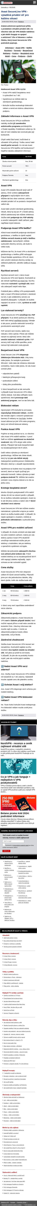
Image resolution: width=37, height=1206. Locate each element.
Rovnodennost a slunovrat (11, 1142)
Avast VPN (20, 48)
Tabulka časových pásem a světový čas (14, 1025)
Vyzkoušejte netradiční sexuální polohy (14, 1156)
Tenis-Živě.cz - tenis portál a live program (9, 904)
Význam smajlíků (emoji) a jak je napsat (14, 1037)
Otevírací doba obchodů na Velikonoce (14, 1097)
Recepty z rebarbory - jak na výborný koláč (15, 1076)
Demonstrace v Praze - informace (13, 977)
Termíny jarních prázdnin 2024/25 (13, 946)
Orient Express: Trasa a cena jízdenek (14, 1145)
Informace (9, 48)
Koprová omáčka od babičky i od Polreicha (15, 1085)
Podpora (21, 56)
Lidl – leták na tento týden (10, 1100)
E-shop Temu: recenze (10, 956)
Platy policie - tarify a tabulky (11, 986)
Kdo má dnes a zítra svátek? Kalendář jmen (15, 1159)
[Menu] (34, 2)
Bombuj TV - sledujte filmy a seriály (13, 1178)
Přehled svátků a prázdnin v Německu (14, 1130)
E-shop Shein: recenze (10, 959)
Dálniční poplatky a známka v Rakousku (14, 1055)
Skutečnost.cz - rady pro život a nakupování (9, 863)
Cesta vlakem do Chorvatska (11, 1154)
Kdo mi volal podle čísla (10, 1043)
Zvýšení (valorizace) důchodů (11, 980)
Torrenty (17, 51)
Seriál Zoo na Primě (9, 1010)
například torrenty (21, 321)
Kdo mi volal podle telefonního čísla (13, 1151)
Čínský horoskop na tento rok (11, 1139)
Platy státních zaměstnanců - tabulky (13, 983)
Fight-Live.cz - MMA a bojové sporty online (8, 884)
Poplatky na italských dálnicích (12, 1058)
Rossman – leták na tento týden (12, 1121)
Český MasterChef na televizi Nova (13, 998)
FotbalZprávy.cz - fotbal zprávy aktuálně (9, 891)
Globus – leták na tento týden (11, 1115)
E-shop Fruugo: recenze (10, 962)
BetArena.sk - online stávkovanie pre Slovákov (10, 911)
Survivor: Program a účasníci (11, 1013)
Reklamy (6, 53)
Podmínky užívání (21, 1202)
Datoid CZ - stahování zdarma (12, 1193)
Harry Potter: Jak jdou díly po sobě (13, 1007)
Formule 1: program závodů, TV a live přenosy (16, 1064)
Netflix (29, 48)
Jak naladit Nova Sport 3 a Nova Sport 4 (14, 1148)
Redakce (21, 21)
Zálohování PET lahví (9, 1061)
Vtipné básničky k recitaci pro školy (13, 1165)
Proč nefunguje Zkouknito (10, 1187)
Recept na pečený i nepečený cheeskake (15, 1079)
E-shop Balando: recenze (10, 965)
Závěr (29, 56)
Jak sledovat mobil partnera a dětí (13, 1022)
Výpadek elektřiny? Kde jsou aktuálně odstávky (16, 1028)
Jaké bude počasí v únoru (10, 938)
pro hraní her (23, 281)
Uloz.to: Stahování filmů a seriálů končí (14, 1175)
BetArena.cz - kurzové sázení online (9, 877)
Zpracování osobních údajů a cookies (12, 1205)
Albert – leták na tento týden (11, 1106)
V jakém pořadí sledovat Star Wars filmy (14, 1004)
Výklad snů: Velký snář (10, 1136)
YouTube (22, 418)
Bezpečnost (28, 51)
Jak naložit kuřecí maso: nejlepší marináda (15, 1088)
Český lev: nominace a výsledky (12, 944)
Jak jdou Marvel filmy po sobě (12, 1001)
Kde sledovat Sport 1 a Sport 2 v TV (13, 1040)
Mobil (7, 56)
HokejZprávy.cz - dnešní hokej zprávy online (9, 897)
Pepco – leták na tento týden (11, 1112)
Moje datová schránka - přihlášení (13, 1046)
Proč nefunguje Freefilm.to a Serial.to (13, 1184)
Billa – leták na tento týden (11, 1109)
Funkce (15, 53)
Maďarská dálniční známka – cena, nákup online (17, 1049)
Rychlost (8, 51)
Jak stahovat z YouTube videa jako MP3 (14, 1181)
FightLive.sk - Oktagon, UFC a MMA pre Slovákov (10, 918)
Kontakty (13, 1202)
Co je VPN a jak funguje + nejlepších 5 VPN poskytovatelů (15, 779)
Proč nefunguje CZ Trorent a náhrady (14, 1190)
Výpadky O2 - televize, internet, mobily (14, 1034)
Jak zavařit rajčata (8, 1082)
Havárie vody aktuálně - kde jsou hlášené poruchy (17, 1031)
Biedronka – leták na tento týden (12, 1118)
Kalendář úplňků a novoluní (11, 1133)
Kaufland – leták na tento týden (12, 1103)
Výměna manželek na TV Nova (12, 995)
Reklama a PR (5, 1202)
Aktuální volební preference (11, 974)
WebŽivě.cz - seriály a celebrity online (9, 870)
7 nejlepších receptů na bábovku (12, 1073)
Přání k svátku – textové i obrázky (12, 1162)
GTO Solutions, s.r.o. (30, 1205)
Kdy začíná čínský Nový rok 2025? (13, 941)
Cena (14, 56)
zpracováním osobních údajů (21, 845)
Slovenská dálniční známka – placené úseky (15, 1052)
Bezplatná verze (27, 53)
